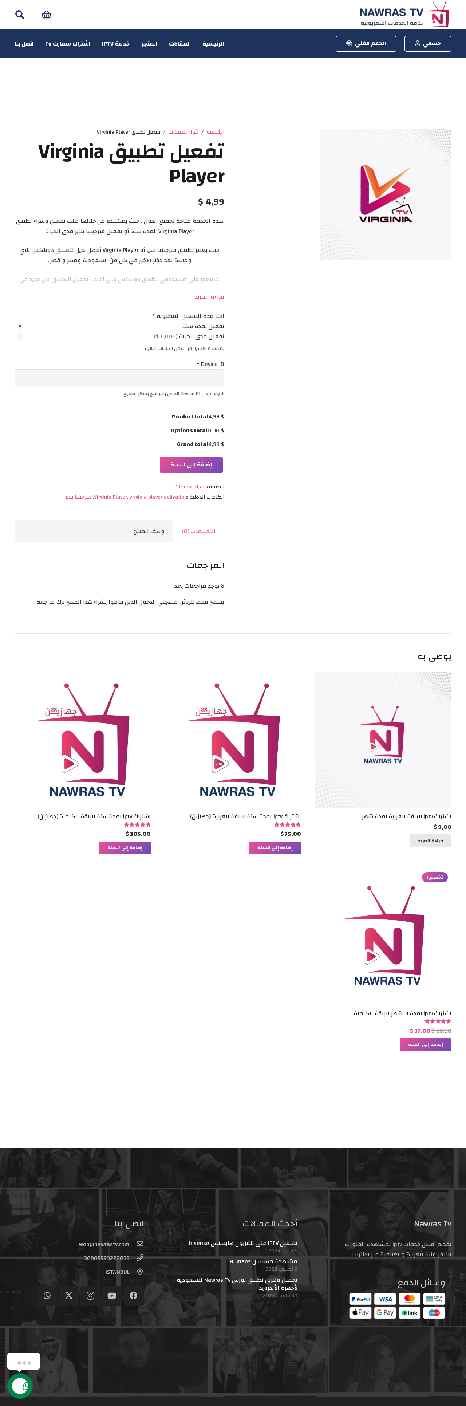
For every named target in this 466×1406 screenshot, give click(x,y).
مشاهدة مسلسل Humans (263, 1261)
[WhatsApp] (47, 1296)
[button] (19, 15)
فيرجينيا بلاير (78, 497)
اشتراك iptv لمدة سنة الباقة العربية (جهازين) (245, 816)
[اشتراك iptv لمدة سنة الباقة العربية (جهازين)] (233, 676)
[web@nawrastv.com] (136, 1244)
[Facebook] (134, 1296)
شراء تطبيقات (183, 132)
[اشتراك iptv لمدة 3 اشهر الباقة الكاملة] (383, 873)
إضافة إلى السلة (191, 464)
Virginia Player (110, 497)
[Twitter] (69, 1296)
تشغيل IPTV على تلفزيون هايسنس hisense (243, 1243)
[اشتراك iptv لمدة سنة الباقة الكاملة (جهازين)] (83, 676)
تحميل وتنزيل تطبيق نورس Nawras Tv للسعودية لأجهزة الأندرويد (237, 1284)
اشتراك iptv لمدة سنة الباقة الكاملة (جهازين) (94, 816)
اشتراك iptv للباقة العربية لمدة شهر (406, 816)
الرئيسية (215, 132)
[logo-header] (404, 14)
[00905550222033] (136, 1258)
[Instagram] (90, 1296)
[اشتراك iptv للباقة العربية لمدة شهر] (383, 676)
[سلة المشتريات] (46, 14)
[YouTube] (112, 1296)
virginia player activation (158, 497)
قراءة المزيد (209, 297)
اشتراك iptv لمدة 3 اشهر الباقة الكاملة (402, 1013)
